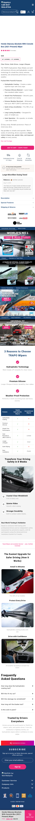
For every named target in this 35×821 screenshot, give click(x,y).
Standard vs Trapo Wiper (16, 258)
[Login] (28, 12)
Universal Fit (4, 317)
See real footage (6, 141)
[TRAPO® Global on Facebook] (25, 774)
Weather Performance (22, 288)
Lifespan (3, 258)
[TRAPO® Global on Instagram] (32, 774)
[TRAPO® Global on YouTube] (28, 774)
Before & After (22, 228)
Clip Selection (27, 317)
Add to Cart (30, 817)
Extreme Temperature (7, 288)
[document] (17, 29)
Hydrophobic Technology (8, 228)
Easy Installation (16, 317)
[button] (5, 50)
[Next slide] (32, 243)
